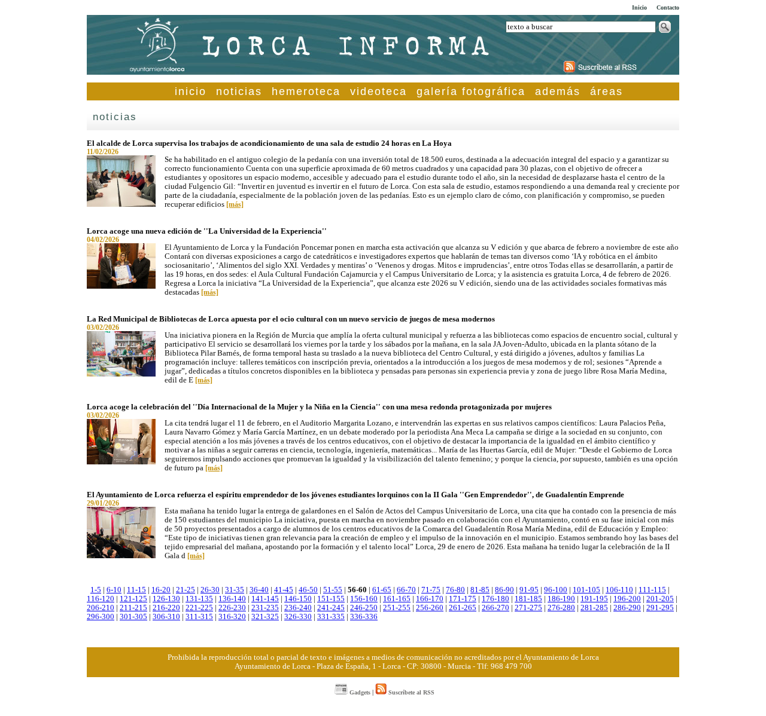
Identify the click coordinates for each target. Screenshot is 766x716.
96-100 (555, 590)
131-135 (199, 599)
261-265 (462, 608)
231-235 (265, 608)
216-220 (166, 608)
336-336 (364, 617)
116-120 (100, 599)
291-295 (660, 608)
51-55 (332, 590)
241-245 (331, 608)
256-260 (429, 608)
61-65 (381, 590)
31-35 (234, 590)
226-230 (232, 608)
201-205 (660, 599)
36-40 (259, 590)
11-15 (136, 590)
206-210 (100, 608)
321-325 (265, 617)
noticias (239, 91)
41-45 (283, 590)
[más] (235, 204)
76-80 (455, 590)
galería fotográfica (471, 91)
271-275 (528, 608)
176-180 (495, 599)
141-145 (265, 599)
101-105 (586, 590)
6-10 (114, 590)
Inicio (639, 7)
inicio (190, 91)
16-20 (161, 590)
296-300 (100, 617)
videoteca (378, 91)
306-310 (166, 617)
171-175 (462, 599)
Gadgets (359, 692)
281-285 (594, 608)
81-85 (480, 590)
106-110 (619, 590)
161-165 (397, 599)
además (557, 91)
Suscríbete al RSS (410, 692)
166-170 (429, 599)
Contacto (667, 7)
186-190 (561, 599)
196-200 (627, 599)
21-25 (185, 590)
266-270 (495, 608)
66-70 (406, 590)
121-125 (133, 599)
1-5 (95, 590)
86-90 (504, 590)
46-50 (308, 590)
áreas (606, 91)
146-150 (298, 599)
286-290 (627, 608)
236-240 (298, 608)
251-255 (397, 608)
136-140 (232, 599)
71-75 (430, 590)
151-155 (331, 599)
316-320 (232, 617)
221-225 (199, 608)
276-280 (561, 608)
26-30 (210, 590)
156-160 (364, 599)
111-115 (652, 590)
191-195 (594, 599)
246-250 (364, 608)
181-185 (528, 599)
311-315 (199, 617)
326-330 (298, 617)
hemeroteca (306, 91)
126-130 (166, 599)
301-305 (133, 617)
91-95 (529, 590)
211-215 (133, 608)
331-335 (331, 617)
